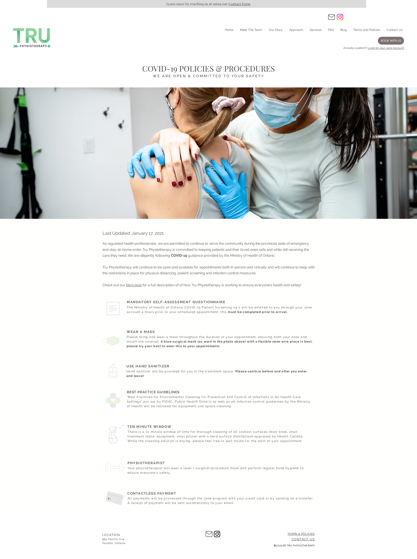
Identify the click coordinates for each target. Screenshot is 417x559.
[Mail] (331, 17)
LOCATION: (111, 535)
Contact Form (239, 4)
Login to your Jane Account (386, 48)
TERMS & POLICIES (301, 534)
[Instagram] (340, 17)
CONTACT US (303, 539)
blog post (134, 285)
